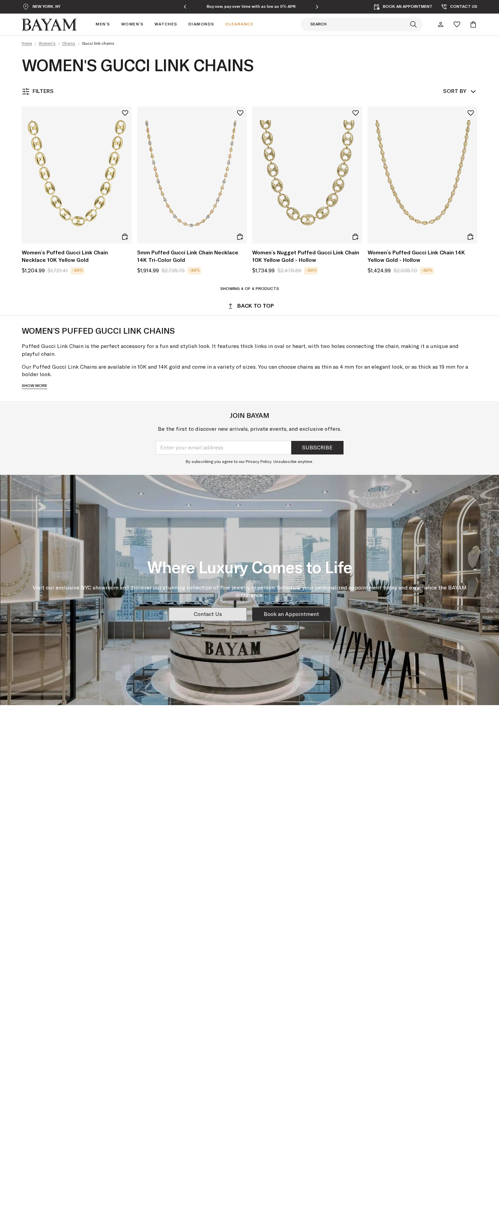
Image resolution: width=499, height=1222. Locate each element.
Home (27, 44)
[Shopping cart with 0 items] (473, 24)
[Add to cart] (125, 237)
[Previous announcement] (185, 7)
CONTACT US (463, 7)
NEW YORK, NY (46, 7)
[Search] (413, 24)
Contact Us (208, 614)
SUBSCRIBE (317, 447)
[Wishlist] (457, 24)
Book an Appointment (291, 614)
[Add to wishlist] (125, 113)
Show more (34, 386)
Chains (68, 44)
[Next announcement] (317, 7)
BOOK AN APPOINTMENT (407, 7)
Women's (47, 44)
